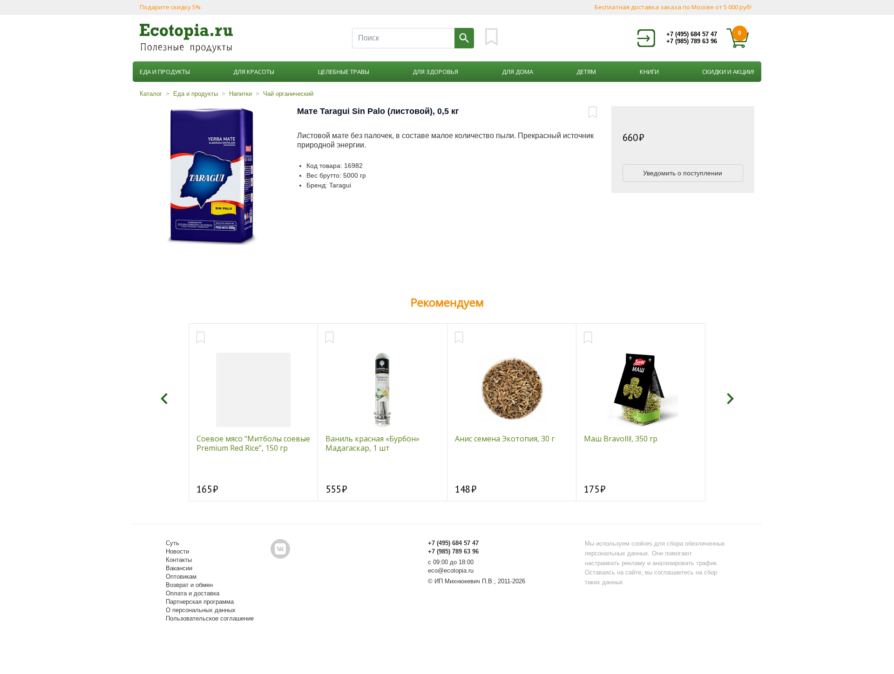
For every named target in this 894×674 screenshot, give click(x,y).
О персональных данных (201, 610)
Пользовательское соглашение (210, 618)
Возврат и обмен (189, 584)
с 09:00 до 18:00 (451, 562)
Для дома (517, 71)
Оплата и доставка (192, 593)
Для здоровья (435, 71)
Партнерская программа (200, 601)
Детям (586, 71)
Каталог (151, 93)
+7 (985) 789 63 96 (691, 41)
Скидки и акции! (728, 71)
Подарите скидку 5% (170, 7)
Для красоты (253, 71)
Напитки (240, 93)
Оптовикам (181, 576)
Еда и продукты (165, 71)
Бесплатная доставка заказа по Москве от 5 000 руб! (673, 7)
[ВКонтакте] (280, 549)
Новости (177, 551)
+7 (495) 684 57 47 (691, 34)
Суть (172, 543)
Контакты (179, 559)
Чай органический (288, 93)
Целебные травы (343, 71)
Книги (649, 71)
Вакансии (179, 568)
